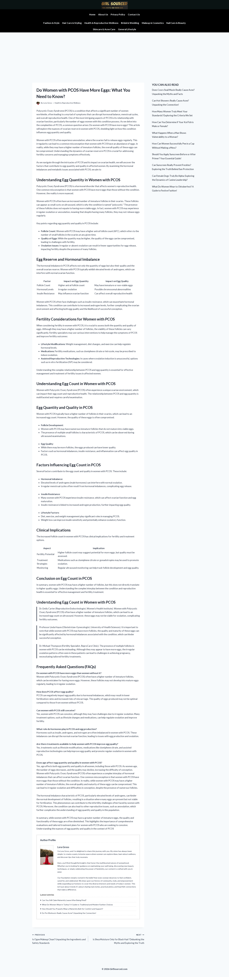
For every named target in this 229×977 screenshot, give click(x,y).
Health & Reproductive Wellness (101, 23)
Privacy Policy (118, 14)
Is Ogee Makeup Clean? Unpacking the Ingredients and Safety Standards (59, 939)
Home (92, 14)
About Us (103, 14)
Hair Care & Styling (72, 23)
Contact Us (134, 14)
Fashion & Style (51, 23)
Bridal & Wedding (130, 23)
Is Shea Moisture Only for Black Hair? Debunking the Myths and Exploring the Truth (118, 939)
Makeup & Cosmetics (153, 23)
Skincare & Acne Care (104, 29)
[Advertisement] (114, 52)
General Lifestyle (127, 29)
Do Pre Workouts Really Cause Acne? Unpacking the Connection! (69, 913)
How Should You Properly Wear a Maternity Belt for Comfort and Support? (72, 909)
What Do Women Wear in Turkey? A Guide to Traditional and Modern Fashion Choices (77, 904)
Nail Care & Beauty (176, 23)
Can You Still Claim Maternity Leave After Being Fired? (64, 900)
